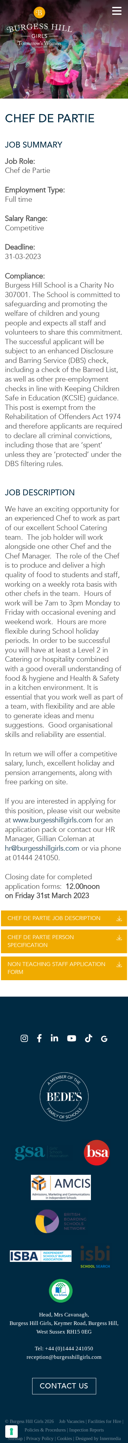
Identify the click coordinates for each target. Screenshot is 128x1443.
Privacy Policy (39, 1438)
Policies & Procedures (45, 1430)
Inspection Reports (86, 1430)
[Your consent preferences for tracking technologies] (11, 1431)
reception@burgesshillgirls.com (64, 1357)
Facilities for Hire (104, 1421)
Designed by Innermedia (98, 1438)
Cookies (64, 1438)
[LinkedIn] (56, 1039)
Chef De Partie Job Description (54, 918)
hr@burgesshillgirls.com (42, 848)
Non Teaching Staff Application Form (56, 968)
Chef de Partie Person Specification (41, 941)
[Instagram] (26, 1039)
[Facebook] (41, 1039)
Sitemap (15, 1438)
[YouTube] (73, 1039)
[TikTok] (90, 1039)
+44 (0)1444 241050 (69, 1348)
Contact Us (64, 1386)
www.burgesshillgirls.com (53, 820)
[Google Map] (104, 1039)
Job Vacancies (71, 1421)
